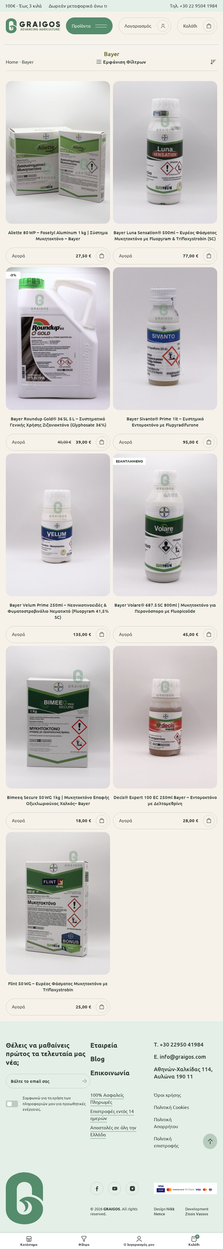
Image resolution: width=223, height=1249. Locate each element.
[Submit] (84, 1081)
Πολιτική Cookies (171, 1107)
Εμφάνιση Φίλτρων (124, 61)
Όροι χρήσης (167, 1095)
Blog (97, 1058)
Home (12, 61)
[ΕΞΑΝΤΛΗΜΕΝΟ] (165, 524)
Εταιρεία (103, 1045)
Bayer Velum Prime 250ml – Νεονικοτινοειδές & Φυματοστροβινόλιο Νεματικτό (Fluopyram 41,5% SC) (58, 611)
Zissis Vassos (196, 1214)
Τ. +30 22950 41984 (179, 1044)
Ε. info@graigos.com (180, 1056)
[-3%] (58, 338)
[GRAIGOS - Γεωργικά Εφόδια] (33, 25)
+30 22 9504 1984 (198, 5)
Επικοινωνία (110, 1072)
